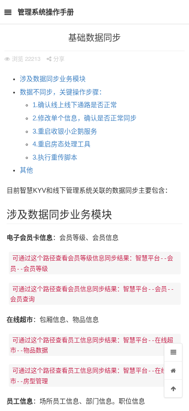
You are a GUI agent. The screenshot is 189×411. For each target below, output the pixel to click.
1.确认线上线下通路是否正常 (75, 104)
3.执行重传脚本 (55, 157)
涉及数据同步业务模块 (53, 78)
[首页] (173, 370)
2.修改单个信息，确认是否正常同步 (85, 118)
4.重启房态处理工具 (62, 144)
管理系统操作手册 (46, 12)
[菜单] (173, 352)
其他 (26, 170)
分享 (58, 58)
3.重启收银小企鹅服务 (65, 131)
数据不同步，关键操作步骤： (62, 92)
